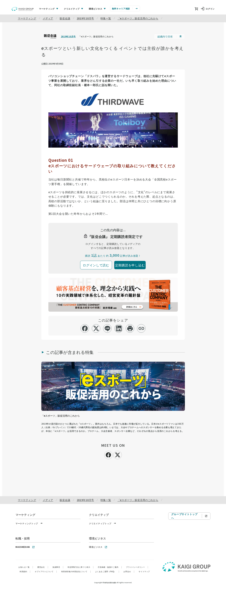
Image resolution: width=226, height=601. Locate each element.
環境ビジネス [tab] (95, 8)
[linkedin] (119, 328)
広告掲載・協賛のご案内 (110, 567)
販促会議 (65, 18)
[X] (117, 454)
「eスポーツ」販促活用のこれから (138, 18)
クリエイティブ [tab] (72, 8)
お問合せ (128, 571)
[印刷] (130, 328)
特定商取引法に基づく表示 (81, 567)
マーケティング (27, 18)
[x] (96, 328)
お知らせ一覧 (25, 567)
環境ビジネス (95, 546)
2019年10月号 (85, 18)
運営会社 (42, 567)
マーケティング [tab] (47, 8)
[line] (107, 328)
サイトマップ (144, 571)
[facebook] (85, 328)
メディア (48, 18)
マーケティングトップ (27, 523)
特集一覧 (105, 18)
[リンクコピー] (141, 328)
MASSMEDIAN (23, 546)
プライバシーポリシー (137, 567)
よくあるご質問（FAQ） (107, 571)
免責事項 (57, 567)
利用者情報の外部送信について (76, 571)
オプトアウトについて (46, 571)
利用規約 (25, 571)
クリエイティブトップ (100, 523)
